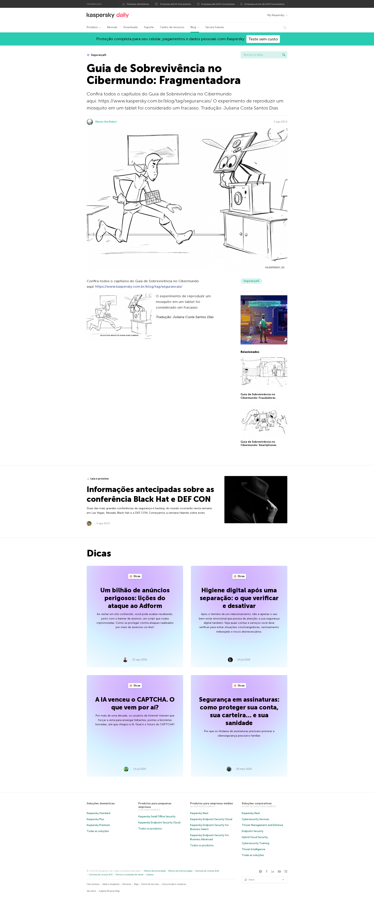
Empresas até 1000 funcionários (218, 4)
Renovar (112, 27)
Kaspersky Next (199, 813)
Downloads (130, 27)
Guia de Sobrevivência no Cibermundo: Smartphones (258, 443)
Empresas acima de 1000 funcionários (264, 4)
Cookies (149, 874)
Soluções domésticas (101, 803)
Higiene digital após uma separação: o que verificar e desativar (239, 598)
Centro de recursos (172, 27)
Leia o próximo (99, 478)
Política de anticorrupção (180, 871)
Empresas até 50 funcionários (175, 4)
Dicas (136, 576)
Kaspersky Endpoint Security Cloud (159, 822)
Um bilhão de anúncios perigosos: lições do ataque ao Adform (135, 598)
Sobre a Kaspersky (111, 884)
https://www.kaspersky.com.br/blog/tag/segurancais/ (138, 286)
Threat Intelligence (253, 849)
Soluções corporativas (257, 803)
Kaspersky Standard (98, 813)
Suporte (149, 27)
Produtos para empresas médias (211, 803)
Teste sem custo (263, 39)
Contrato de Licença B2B (207, 871)
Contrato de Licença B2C (101, 874)
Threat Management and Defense (262, 825)
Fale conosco (93, 884)
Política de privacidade (155, 871)
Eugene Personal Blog (109, 891)
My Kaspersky (275, 15)
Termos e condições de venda (129, 874)
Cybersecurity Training (255, 843)
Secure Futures (214, 27)
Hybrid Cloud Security (255, 837)
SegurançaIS (98, 54)
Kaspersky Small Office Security (157, 816)
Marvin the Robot (106, 121)
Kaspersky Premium (98, 825)
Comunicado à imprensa (174, 884)
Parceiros (126, 884)
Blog (193, 27)
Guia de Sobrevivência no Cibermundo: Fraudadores (258, 396)
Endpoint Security (252, 831)
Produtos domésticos (138, 4)
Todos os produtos (150, 828)
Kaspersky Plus (95, 819)
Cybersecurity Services (255, 819)
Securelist (91, 891)
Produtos (92, 27)
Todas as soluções (98, 831)
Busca (283, 54)
